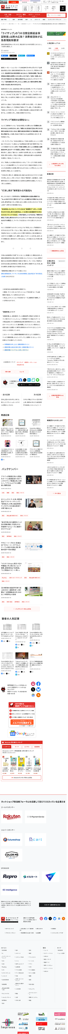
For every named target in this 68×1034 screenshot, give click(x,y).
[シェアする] (20, 380)
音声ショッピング (20, 964)
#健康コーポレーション (30, 362)
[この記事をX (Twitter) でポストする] (24, 380)
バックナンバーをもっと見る (23, 609)
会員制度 (18, 967)
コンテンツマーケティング (54, 19)
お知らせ (46, 956)
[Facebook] (38, 684)
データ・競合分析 (20, 973)
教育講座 (53, 2)
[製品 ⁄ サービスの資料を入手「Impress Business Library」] (60, 1024)
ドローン (49, 2)
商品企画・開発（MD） (5, 988)
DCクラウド (56, 1)
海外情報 (20, 19)
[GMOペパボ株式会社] (11, 855)
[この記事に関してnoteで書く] (33, 380)
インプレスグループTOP (57, 933)
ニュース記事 (61, 953)
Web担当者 (24, 2)
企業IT (44, 1)
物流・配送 (31, 984)
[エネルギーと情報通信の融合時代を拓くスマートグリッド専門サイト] (23, 1024)
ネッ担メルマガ (39, 8)
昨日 (50, 48)
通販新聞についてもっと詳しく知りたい (16, 350)
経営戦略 (37, 747)
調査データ (46, 962)
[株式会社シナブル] (10, 890)
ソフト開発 (48, 1)
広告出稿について (53, 8)
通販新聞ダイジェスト (26, 23)
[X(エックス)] (33, 689)
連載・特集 (3, 19)
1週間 (56, 48)
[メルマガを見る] (41, 918)
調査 (30, 1000)
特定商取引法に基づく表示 (27, 933)
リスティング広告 (20, 957)
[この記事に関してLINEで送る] (37, 380)
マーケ (17, 747)
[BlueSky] (38, 689)
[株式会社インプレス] (8, 1024)
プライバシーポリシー (11, 933)
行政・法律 (18, 1000)
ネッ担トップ (3, 23)
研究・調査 (61, 1)
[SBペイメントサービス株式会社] (35, 816)
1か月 (62, 48)
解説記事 (60, 950)
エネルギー (45, 2)
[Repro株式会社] (10, 876)
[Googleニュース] (33, 695)
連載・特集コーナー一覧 (14, 23)
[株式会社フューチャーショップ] (11, 839)
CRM (30, 967)
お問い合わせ (39, 928)
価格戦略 (4, 984)
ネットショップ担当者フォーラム (9, 7)
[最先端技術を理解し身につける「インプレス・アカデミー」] (60, 1029)
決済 (17, 997)
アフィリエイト (32, 957)
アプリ (30, 964)
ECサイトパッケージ (33, 993)
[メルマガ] (33, 684)
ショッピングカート (6, 997)
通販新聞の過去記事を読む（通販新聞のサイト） (19, 347)
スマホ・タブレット (6, 973)
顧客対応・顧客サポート (20, 984)
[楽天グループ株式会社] (11, 816)
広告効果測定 (5, 979)
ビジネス (26, 747)
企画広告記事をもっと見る (57, 396)
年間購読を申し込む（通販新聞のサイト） (17, 344)
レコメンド (4, 976)
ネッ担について (46, 8)
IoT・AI (52, 1)
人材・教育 (18, 989)
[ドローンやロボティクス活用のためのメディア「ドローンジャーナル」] (41, 1029)
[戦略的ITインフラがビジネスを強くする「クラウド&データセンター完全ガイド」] (23, 1014)
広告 (3, 964)
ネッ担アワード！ (32, 8)
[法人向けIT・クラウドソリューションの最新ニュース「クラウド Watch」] (41, 1019)
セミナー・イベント (48, 953)
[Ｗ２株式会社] (51, 876)
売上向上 (4, 967)
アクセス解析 (19, 970)
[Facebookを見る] (45, 918)
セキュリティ (32, 989)
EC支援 (56, 2)
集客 (44, 19)
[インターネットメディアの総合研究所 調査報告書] (23, 1019)
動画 (30, 976)
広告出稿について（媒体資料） (26, 929)
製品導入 (35, 2)
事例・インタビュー (48, 965)
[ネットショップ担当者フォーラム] (9, 921)
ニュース (46, 950)
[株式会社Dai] (35, 839)
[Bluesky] (54, 918)
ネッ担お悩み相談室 (25, 8)
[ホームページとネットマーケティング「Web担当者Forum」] (60, 1014)
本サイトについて (10, 928)
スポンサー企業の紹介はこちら (52, 905)
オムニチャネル (5, 993)
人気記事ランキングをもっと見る (57, 164)
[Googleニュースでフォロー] (59, 918)
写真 (17, 976)
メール (17, 961)
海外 (14, 19)
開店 (17, 993)
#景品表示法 (20, 365)
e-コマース (7, 747)
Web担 (13, 693)
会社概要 (38, 933)
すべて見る (58, 493)
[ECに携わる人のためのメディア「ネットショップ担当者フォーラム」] (41, 1024)
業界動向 (4, 1000)
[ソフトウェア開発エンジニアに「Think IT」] (41, 1014)
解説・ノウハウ (47, 959)
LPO (3, 970)
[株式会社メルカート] (30, 876)
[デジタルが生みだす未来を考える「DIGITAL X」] (23, 1029)
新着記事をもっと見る (58, 251)
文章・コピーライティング (19, 979)
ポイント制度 (32, 973)
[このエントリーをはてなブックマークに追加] (29, 380)
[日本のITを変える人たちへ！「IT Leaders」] (60, 1019)
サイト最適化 (32, 970)
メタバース (37, 19)
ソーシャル (31, 961)
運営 (30, 979)
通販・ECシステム (33, 997)
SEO (3, 961)
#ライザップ (20, 362)
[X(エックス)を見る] (50, 918)
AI (31, 19)
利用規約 (53, 928)
